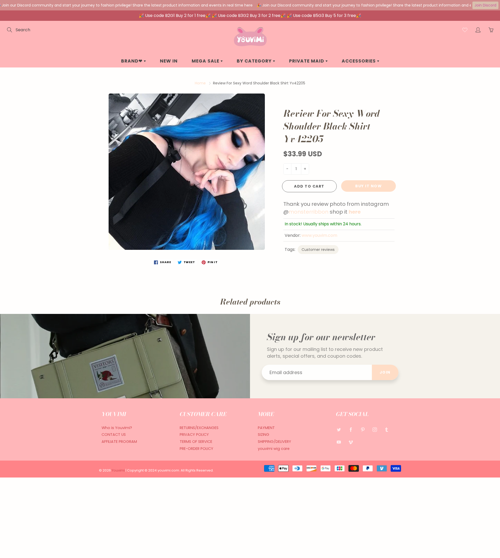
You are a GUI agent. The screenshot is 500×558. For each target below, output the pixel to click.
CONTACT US (114, 434)
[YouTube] (338, 442)
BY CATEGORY (255, 61)
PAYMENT (266, 427)
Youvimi (119, 470)
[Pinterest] (362, 429)
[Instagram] (374, 429)
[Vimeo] (350, 442)
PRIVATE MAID (307, 61)
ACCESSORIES (359, 61)
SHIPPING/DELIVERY (274, 441)
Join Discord (485, 5)
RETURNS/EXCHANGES (199, 427)
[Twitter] (338, 429)
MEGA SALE (206, 61)
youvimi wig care (274, 448)
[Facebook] (350, 429)
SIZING (263, 434)
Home (200, 83)
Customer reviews (318, 249)
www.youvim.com (319, 235)
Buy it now (368, 186)
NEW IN (169, 61)
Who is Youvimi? (117, 427)
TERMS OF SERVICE (196, 441)
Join (385, 372)
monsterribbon (309, 211)
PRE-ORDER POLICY (196, 448)
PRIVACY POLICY (194, 434)
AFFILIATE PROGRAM (119, 441)
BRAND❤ (132, 61)
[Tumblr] (386, 429)
